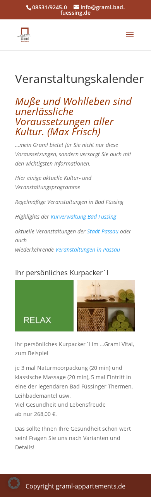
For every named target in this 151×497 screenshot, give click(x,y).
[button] (14, 483)
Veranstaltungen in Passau (87, 249)
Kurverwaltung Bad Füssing (83, 216)
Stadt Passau (102, 231)
